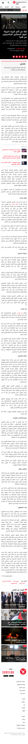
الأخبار (24, 7)
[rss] (3, 672)
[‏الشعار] (24, 15)
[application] (14, 21)
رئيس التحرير (22, 687)
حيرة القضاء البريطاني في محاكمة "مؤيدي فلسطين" (17, 623)
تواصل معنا (22, 690)
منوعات (23, 716)
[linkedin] (6, 672)
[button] (14, 21)
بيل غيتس (20, 313)
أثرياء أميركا (22, 583)
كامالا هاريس (14, 583)
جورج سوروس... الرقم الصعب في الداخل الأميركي (11, 163)
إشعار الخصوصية (21, 684)
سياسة (18, 7)
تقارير (14, 589)
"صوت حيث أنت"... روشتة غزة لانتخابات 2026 (16, 659)
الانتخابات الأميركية (6, 581)
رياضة (23, 719)
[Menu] (3, 2)
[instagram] (9, 672)
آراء (12, 7)
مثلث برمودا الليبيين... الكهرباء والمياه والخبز (15, 641)
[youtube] (8, 672)
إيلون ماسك (14, 204)
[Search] (8, 2)
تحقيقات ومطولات (20, 725)
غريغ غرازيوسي (20, 48)
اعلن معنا (23, 693)
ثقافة (23, 711)
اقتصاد (7, 7)
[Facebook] (13, 672)
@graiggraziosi (11, 48)
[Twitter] (11, 672)
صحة (24, 722)
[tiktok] (4, 672)
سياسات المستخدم (20, 681)
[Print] (14, 57)
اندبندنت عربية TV (21, 728)
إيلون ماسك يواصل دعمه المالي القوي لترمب (11, 150)
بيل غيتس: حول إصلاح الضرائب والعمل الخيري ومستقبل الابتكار (11, 157)
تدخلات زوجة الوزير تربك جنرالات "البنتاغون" (15, 606)
